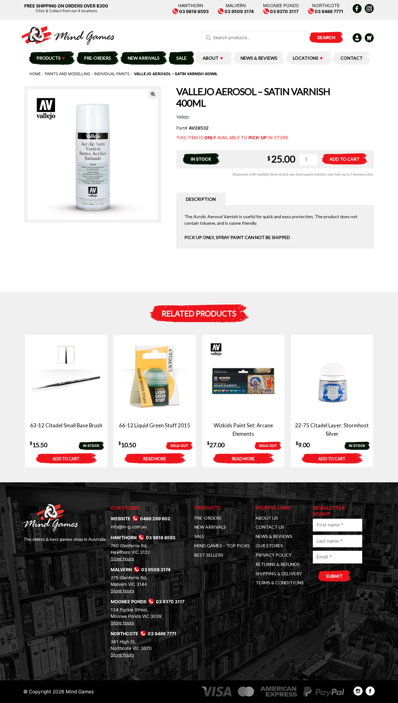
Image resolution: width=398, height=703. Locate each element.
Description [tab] (201, 199)
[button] (153, 94)
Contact (351, 58)
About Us (267, 518)
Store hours (122, 558)
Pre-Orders (97, 58)
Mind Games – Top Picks (222, 545)
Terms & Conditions (280, 582)
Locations (305, 58)
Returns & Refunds (278, 564)
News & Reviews (259, 58)
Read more (154, 459)
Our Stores (269, 545)
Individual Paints (112, 73)
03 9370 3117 (283, 11)
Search (326, 37)
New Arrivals (144, 58)
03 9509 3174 (239, 11)
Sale (181, 58)
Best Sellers (208, 555)
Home (35, 73)
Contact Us (270, 527)
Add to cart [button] (66, 459)
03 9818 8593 (193, 11)
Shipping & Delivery (279, 573)
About (211, 58)
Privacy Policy (274, 555)
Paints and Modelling (67, 73)
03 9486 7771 (328, 11)
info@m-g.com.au (129, 526)
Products (48, 58)
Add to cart (344, 159)
